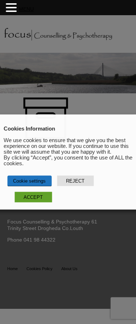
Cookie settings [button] (29, 181)
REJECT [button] (75, 181)
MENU (26, 9)
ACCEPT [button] (33, 197)
